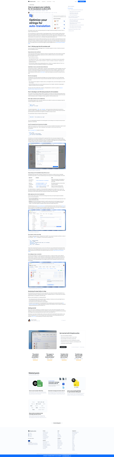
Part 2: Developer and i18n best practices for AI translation (74, 17)
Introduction (71, 8)
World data (59, 435)
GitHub (30, 433)
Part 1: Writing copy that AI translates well (76, 9)
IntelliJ (73, 447)
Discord (30, 435)
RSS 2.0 (71, 453)
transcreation (42, 72)
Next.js (73, 438)
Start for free (82, 1)
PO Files (73, 435)
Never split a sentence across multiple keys (77, 19)
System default (31, 438)
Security (59, 446)
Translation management (46, 445)
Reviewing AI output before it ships (74, 29)
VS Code (73, 446)
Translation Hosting (46, 436)
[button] (37, 388)
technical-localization (38, 10)
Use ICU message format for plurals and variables (74, 21)
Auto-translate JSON (46, 441)
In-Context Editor (45, 437)
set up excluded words (41, 205)
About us (59, 439)
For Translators (45, 447)
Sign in (76, 1)
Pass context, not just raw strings (75, 26)
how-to (47, 10)
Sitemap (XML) (73, 453)
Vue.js (73, 441)
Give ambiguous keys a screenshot (75, 27)
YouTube (30, 434)
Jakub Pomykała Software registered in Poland (46, 453)
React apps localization (46, 444)
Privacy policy (60, 441)
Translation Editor (45, 432)
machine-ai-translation (31, 10)
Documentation (49, 1)
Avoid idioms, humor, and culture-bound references (74, 13)
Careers (59, 447)
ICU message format (33, 130)
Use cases (44, 448)
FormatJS (73, 445)
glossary (63, 205)
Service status (60, 448)
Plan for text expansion (73, 15)
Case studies (59, 436)
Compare (59, 434)
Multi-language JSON (75, 432)
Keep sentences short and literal (75, 11)
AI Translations (45, 435)
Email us (30, 436)
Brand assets (59, 440)
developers (43, 10)
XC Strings (73, 434)
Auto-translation (45, 433)
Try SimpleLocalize (66, 455)
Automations (45, 434)
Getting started (71, 30)
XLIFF (73, 442)
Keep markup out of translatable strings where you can (75, 23)
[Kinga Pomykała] (29, 12)
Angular (73, 437)
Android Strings (74, 433)
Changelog (44, 438)
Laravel (73, 436)
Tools (58, 433)
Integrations (44, 1)
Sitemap (76, 453)
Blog (58, 432)
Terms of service (60, 444)
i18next (73, 444)
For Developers (45, 446)
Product (38, 1)
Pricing (54, 1)
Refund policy (60, 445)
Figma (73, 443)
